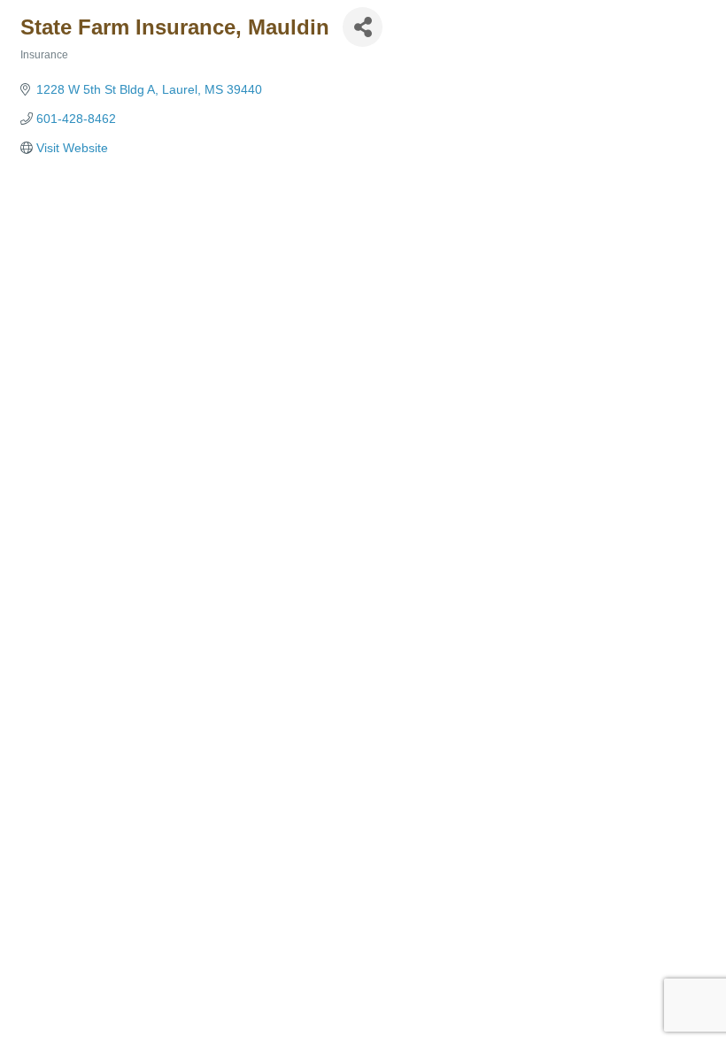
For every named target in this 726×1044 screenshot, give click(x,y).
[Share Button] (362, 27)
